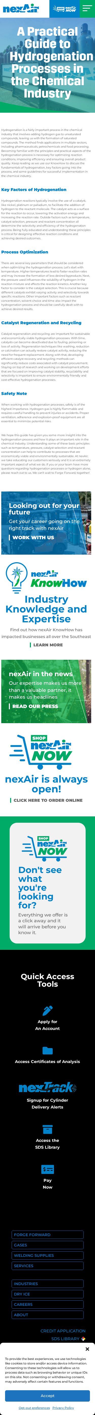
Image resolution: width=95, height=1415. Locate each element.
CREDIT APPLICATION (63, 1331)
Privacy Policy (63, 1408)
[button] (87, 1349)
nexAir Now (64, 9)
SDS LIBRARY (65, 1338)
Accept (47, 1395)
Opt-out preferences (34, 1408)
